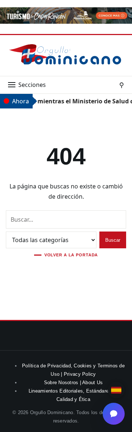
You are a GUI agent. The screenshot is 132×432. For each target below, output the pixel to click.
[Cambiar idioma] (116, 390)
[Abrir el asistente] (114, 414)
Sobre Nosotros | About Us (73, 382)
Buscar (112, 240)
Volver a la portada (71, 255)
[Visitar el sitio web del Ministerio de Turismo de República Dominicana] (66, 22)
